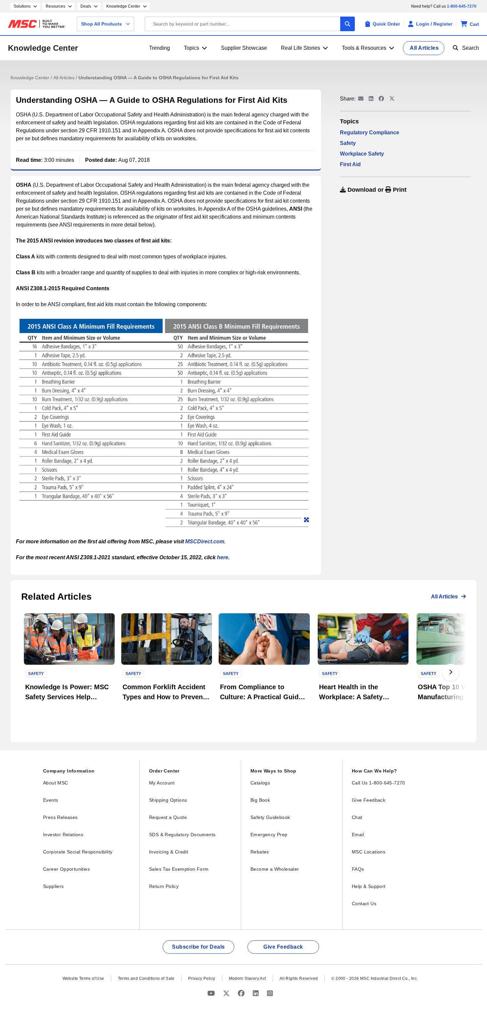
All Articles (64, 77)
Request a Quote (168, 817)
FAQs (358, 869)
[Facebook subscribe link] (242, 993)
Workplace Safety (362, 154)
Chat (357, 817)
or (376, 189)
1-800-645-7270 (461, 6)
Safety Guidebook (270, 817)
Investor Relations (63, 834)
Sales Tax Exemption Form (179, 869)
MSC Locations (368, 851)
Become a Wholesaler (274, 869)
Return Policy (164, 886)
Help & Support (369, 886)
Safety (348, 143)
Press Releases (60, 817)
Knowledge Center (43, 47)
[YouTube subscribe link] (212, 993)
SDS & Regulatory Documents (182, 834)
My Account (162, 782)
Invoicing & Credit (168, 851)
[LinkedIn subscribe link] (256, 993)
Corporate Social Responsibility (77, 851)
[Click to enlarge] (306, 520)
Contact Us (364, 903)
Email (358, 834)
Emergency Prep (269, 834)
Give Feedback (368, 800)
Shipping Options (168, 800)
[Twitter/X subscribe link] (227, 993)
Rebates (259, 851)
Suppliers (53, 886)
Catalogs (260, 782)
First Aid (350, 164)
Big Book (260, 800)
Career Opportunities (66, 869)
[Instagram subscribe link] (270, 993)
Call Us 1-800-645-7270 (378, 782)
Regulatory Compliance (369, 132)
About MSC (55, 782)
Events (50, 800)
